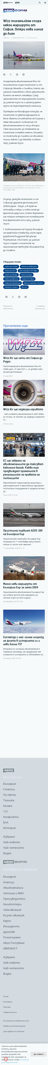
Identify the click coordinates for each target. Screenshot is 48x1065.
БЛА (5, 822)
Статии (9, 789)
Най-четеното (13, 847)
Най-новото (11, 842)
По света (9, 795)
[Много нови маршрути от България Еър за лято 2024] (24, 581)
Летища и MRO (13, 893)
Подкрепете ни (10, 1012)
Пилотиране (12, 937)
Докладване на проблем (13, 1031)
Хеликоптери (12, 904)
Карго (7, 921)
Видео (7, 853)
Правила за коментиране (14, 1026)
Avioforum (6, 38)
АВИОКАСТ (10, 948)
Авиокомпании (13, 887)
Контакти (7, 1002)
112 (5, 811)
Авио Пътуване (14, 943)
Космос (7, 806)
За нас (6, 996)
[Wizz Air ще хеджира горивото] (24, 402)
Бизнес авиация (13, 915)
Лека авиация (12, 910)
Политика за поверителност (16, 1021)
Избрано (9, 836)
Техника (8, 800)
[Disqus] (24, 709)
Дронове (9, 932)
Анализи (8, 882)
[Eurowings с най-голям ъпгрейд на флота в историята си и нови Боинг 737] (24, 637)
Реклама (7, 1007)
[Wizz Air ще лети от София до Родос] (24, 353)
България (9, 784)
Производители (14, 899)
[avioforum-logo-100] (15, 11)
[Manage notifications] (6, 1059)
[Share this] (4, 74)
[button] (39, 2)
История (9, 828)
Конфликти (11, 817)
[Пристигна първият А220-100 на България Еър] (24, 528)
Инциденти (11, 926)
